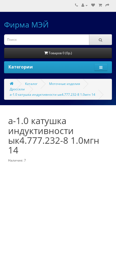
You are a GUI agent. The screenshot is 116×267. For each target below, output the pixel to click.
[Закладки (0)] (93, 5)
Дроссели (17, 89)
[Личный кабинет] (84, 5)
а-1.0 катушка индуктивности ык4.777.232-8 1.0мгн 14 (52, 94)
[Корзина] (100, 5)
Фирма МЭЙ (26, 24)
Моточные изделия (64, 83)
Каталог (31, 83)
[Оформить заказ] (107, 5)
